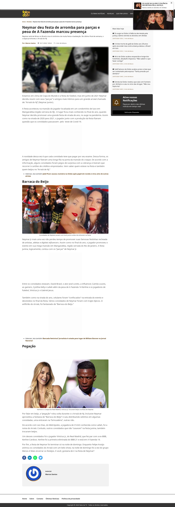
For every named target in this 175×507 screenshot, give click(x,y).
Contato (40, 499)
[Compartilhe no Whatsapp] (35, 458)
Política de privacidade (71, 499)
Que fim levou (122, 13)
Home (24, 499)
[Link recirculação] (137, 6)
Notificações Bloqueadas (132, 112)
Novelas (110, 13)
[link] (33, 474)
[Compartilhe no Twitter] (41, 458)
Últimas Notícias (98, 13)
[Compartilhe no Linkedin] (30, 458)
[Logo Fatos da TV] (26, 13)
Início (24, 22)
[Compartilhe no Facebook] (24, 458)
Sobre (31, 499)
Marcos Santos (30, 43)
